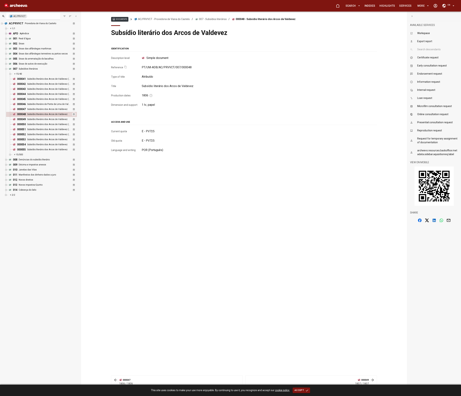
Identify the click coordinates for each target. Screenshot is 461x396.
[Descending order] (70, 16)
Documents (120, 19)
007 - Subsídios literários (213, 19)
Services (405, 5)
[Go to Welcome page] (337, 5)
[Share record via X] (427, 220)
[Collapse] (76, 16)
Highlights (387, 5)
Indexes (369, 5)
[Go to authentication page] (435, 5)
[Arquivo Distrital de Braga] (16, 6)
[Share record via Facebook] (419, 220)
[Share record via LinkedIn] (434, 220)
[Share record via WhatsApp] (441, 220)
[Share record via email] (448, 220)
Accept (299, 390)
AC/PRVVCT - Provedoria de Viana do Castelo (164, 19)
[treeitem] (45, 114)
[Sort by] (64, 16)
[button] (352, 6)
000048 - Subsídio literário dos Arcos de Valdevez (266, 19)
